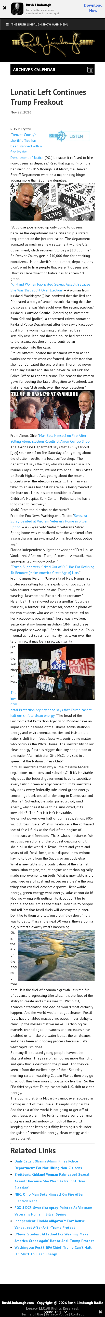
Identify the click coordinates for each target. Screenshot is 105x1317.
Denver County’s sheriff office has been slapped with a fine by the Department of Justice (27, 146)
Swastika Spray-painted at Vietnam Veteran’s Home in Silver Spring (49, 521)
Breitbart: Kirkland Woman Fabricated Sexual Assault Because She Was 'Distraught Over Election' (52, 1181)
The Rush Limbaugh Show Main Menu (39, 24)
